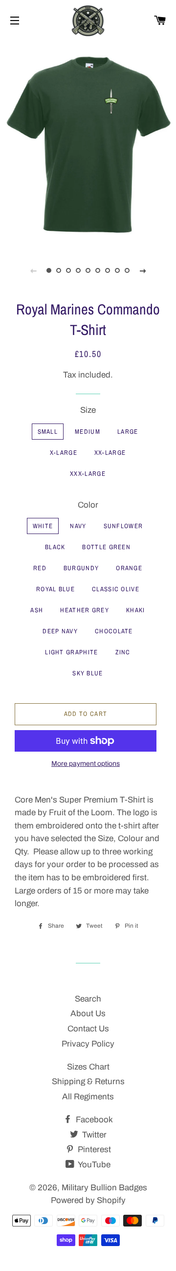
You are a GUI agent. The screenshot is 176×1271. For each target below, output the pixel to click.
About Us (88, 1013)
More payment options (85, 763)
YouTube (93, 1164)
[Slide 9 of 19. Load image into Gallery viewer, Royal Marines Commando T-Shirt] (127, 270)
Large (127, 431)
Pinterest (93, 1149)
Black (55, 547)
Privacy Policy (88, 1043)
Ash (36, 610)
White (43, 526)
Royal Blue (55, 589)
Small (48, 431)
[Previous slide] (33, 270)
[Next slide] (143, 270)
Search (88, 998)
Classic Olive (115, 589)
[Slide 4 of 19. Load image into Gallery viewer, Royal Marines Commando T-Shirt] (78, 270)
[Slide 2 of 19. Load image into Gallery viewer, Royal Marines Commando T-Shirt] (59, 270)
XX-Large (110, 452)
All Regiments (88, 1096)
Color (88, 505)
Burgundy (81, 568)
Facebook (93, 1119)
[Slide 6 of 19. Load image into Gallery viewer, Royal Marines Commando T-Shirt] (98, 270)
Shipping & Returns (88, 1081)
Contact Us (88, 1028)
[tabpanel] (88, 143)
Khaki (135, 610)
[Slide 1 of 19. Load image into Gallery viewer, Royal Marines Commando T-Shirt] (49, 270)
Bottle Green (106, 547)
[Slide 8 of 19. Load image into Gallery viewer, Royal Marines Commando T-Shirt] (117, 270)
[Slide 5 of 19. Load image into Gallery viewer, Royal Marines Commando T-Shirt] (88, 270)
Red (39, 568)
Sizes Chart (88, 1066)
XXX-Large (88, 473)
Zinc (123, 652)
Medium (87, 431)
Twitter (93, 1134)
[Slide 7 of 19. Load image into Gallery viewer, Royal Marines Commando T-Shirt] (107, 270)
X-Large (63, 452)
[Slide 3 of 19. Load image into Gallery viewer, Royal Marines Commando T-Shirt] (68, 270)
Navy (78, 526)
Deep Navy (60, 631)
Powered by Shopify (88, 1200)
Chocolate (114, 631)
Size (88, 410)
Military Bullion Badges (104, 1187)
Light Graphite (71, 652)
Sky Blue (87, 673)
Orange (129, 568)
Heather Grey (84, 610)
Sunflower (123, 526)
